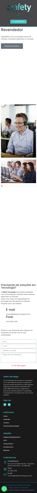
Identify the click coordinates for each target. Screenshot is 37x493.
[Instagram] (9, 404)
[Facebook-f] (4, 404)
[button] (18, 14)
